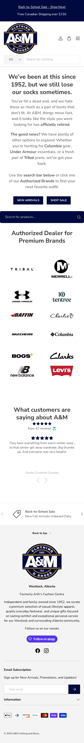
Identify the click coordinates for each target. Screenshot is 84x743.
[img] (42, 423)
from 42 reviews (39, 428)
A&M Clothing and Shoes (26, 733)
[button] (69, 38)
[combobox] (42, 59)
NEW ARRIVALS (28, 200)
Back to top (40, 533)
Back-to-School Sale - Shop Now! (42, 7)
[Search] (78, 217)
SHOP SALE (59, 200)
